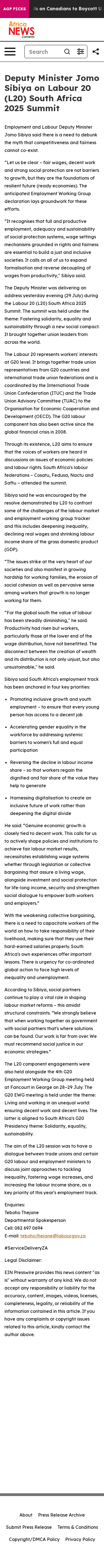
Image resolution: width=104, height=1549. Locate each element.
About (25, 1515)
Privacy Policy (80, 1539)
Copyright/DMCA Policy (34, 1539)
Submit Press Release (29, 1527)
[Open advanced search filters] (80, 51)
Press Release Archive (61, 1515)
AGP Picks (14, 8)
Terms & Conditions (77, 1527)
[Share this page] (96, 51)
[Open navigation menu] (10, 51)
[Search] (67, 51)
